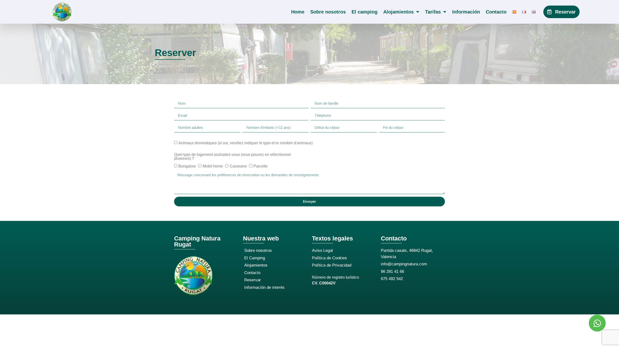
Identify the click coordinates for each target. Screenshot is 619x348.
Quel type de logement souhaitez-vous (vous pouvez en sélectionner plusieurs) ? (232, 156)
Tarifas (433, 11)
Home (297, 11)
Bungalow (187, 166)
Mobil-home (213, 166)
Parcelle (260, 166)
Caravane (238, 166)
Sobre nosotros (328, 11)
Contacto (496, 11)
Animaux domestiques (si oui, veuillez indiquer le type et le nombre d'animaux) (245, 143)
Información (466, 11)
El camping (364, 11)
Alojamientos (398, 11)
